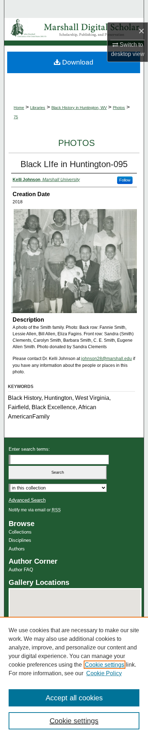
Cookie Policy (104, 673)
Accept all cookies (74, 698)
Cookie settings (104, 665)
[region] (74, 677)
